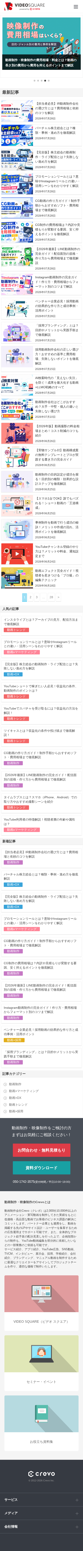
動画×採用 (16, 1111)
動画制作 (15, 1084)
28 (51, 597)
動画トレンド (18, 1104)
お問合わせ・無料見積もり (42, 1150)
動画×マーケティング (24, 1091)
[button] (34, 81)
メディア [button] (11, 1513)
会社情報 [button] (11, 1526)
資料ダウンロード (42, 1168)
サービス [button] (11, 1499)
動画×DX (15, 1098)
